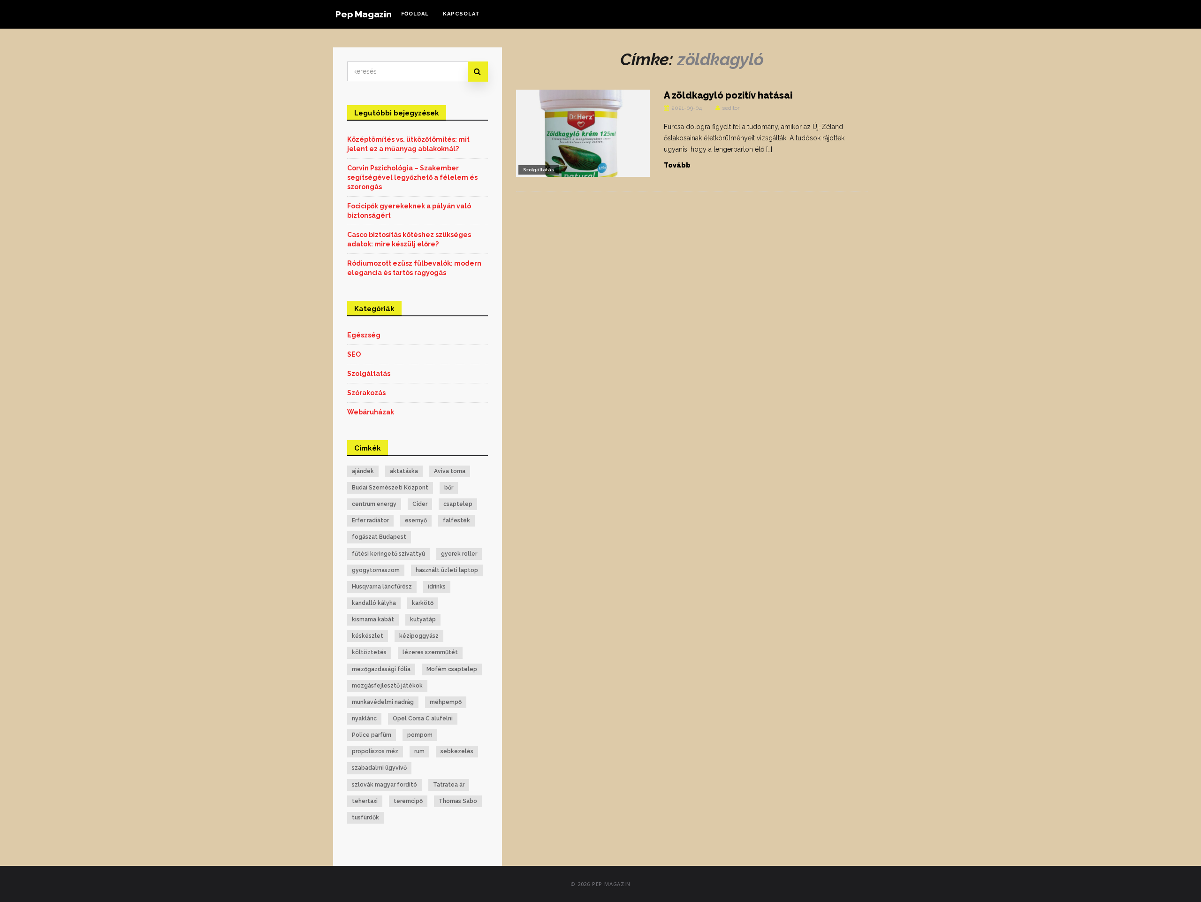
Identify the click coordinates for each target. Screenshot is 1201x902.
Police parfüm (371, 735)
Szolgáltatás (538, 169)
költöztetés (369, 652)
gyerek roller (459, 553)
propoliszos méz (375, 751)
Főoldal (415, 14)
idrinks (437, 586)
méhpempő (446, 702)
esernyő (416, 520)
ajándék (363, 471)
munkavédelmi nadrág (383, 702)
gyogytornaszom (376, 570)
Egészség (363, 335)
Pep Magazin (363, 14)
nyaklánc (364, 718)
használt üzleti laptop (447, 570)
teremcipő (408, 801)
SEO (354, 354)
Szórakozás (366, 393)
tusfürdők (365, 817)
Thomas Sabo (458, 801)
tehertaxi (365, 801)
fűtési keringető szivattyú (388, 553)
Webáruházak (370, 412)
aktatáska (404, 471)
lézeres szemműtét (430, 652)
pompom (420, 735)
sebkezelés (457, 751)
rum (419, 751)
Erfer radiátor (370, 520)
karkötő (422, 603)
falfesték (456, 520)
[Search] (478, 71)
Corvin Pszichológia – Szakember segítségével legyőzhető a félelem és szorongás (412, 177)
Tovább (677, 165)
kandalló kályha (374, 603)
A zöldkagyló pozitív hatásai (728, 95)
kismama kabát (373, 619)
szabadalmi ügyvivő (379, 767)
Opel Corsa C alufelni (423, 718)
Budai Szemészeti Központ (390, 487)
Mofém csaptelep (451, 669)
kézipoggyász (419, 636)
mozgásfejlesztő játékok (387, 685)
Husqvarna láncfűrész (382, 586)
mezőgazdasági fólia (381, 669)
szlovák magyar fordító (384, 784)
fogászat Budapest (379, 537)
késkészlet (367, 636)
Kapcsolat (461, 14)
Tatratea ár (448, 784)
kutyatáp (423, 619)
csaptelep (457, 504)
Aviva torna (449, 471)
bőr (448, 487)
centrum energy (374, 504)
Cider (419, 504)
